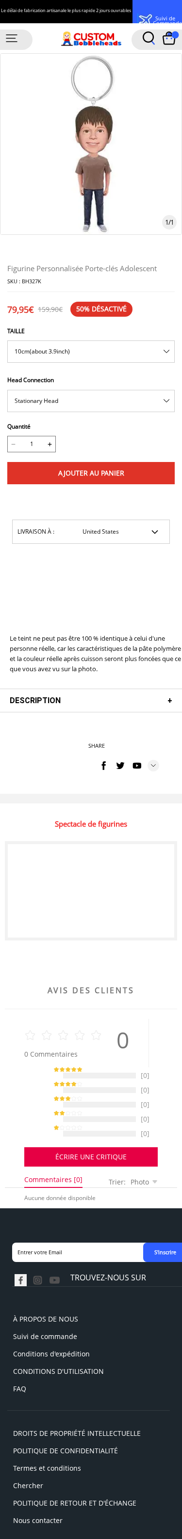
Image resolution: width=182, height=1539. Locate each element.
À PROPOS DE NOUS (45, 1294)
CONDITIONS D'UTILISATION (58, 1347)
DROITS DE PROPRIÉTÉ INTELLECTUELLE (77, 1409)
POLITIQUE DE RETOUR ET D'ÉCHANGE (74, 1478)
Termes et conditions (47, 1443)
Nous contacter (38, 1496)
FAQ (19, 1364)
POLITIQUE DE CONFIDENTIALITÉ (65, 1426)
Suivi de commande (45, 1312)
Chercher (28, 1461)
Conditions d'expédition (51, 1329)
